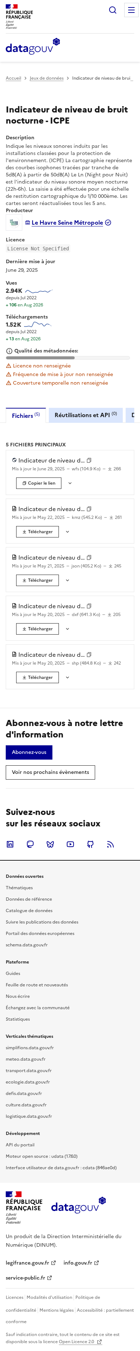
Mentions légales (56, 1310)
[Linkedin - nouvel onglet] (10, 844)
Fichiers (26, 415)
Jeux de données (47, 78)
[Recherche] (113, 10)
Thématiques (19, 888)
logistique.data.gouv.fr (29, 1116)
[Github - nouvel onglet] (90, 844)
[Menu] (131, 10)
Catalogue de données (29, 910)
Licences (14, 1297)
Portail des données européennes (40, 933)
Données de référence (29, 899)
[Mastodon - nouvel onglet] (30, 844)
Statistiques (18, 1019)
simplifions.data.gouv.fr (30, 1048)
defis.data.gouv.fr (24, 1093)
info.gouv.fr (78, 1263)
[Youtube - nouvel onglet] (70, 844)
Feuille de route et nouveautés (37, 985)
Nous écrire (18, 996)
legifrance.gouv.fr (27, 1263)
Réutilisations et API (86, 414)
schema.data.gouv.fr (27, 945)
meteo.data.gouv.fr (26, 1059)
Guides (13, 973)
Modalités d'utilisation (49, 1297)
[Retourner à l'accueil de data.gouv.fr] (33, 46)
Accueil (13, 78)
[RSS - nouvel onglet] (110, 844)
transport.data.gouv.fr (29, 1070)
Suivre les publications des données (42, 922)
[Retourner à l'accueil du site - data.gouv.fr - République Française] (78, 1207)
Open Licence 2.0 (77, 1342)
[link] (37, 531)
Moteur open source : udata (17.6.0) (42, 1156)
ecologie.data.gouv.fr (28, 1082)
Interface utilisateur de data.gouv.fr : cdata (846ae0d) (61, 1168)
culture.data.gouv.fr (26, 1105)
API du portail (20, 1145)
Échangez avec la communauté (38, 1008)
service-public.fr (25, 1278)
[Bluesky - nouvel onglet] (50, 844)
